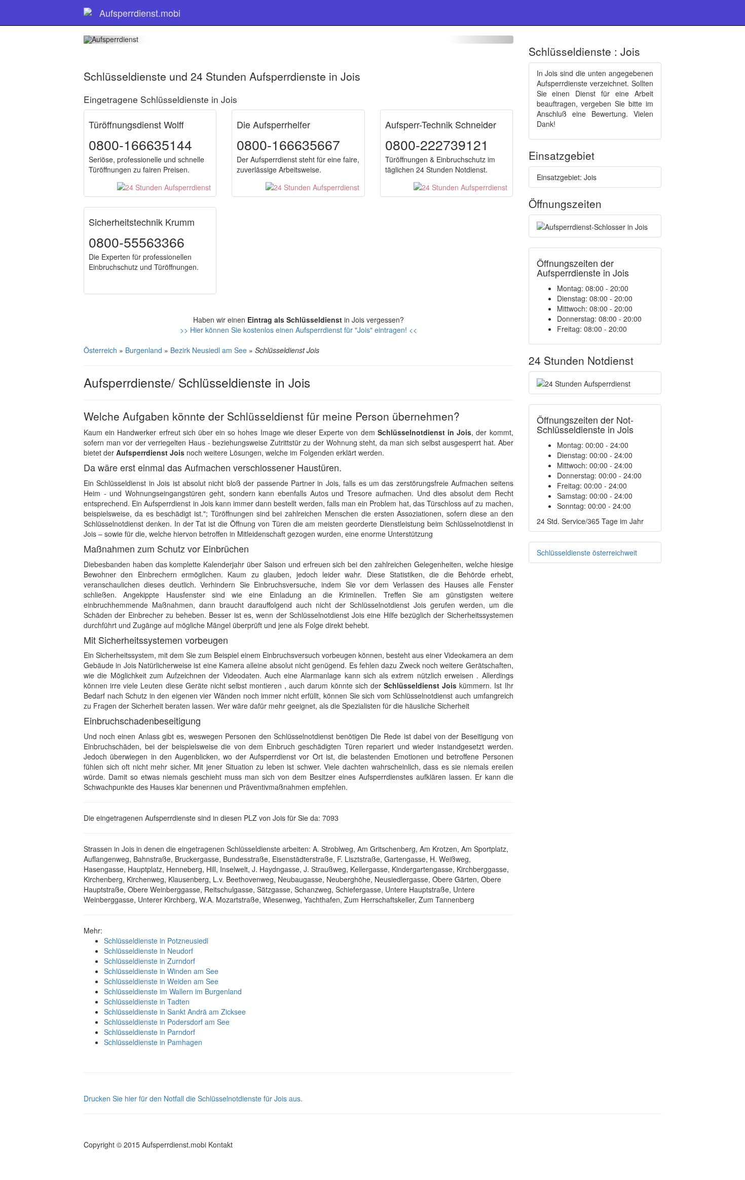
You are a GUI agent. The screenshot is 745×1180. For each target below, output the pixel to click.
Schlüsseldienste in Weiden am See (161, 981)
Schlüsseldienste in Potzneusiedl (156, 940)
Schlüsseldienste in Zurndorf (149, 961)
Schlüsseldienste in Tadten (147, 1001)
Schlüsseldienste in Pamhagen (153, 1042)
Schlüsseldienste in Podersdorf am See (167, 1022)
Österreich (100, 350)
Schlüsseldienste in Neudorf (148, 951)
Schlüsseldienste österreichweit (587, 552)
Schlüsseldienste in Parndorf (149, 1032)
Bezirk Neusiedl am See (208, 350)
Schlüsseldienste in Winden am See (161, 971)
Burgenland (143, 350)
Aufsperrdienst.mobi (139, 12)
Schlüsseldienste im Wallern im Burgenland (173, 991)
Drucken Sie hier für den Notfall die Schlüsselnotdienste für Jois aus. (193, 1098)
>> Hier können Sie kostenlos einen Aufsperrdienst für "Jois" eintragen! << (298, 330)
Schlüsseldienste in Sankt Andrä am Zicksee (175, 1012)
